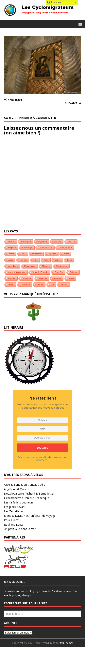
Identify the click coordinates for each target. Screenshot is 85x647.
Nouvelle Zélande (40, 272)
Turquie (39, 284)
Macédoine (13, 266)
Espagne (52, 254)
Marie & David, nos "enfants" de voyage (30, 516)
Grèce (10, 260)
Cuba (23, 254)
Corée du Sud (65, 247)
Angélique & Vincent (16, 489)
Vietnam (64, 284)
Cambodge (27, 247)
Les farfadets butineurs (19, 502)
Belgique (12, 247)
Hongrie (23, 260)
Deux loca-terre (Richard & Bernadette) (29, 493)
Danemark (37, 254)
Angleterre (42, 241)
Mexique (46, 266)
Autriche (71, 241)
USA (52, 284)
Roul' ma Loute (14, 524)
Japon (58, 260)
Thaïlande (25, 284)
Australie (57, 241)
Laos (69, 260)
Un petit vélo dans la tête (20, 529)
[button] (79, 24)
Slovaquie (42, 278)
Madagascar (30, 266)
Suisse (71, 278)
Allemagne (26, 241)
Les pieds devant (15, 507)
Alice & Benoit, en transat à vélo (24, 484)
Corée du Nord (45, 247)
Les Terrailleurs (14, 511)
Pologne (73, 272)
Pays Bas (59, 272)
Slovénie (57, 278)
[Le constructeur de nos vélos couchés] (16, 566)
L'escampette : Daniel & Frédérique (26, 498)
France (66, 254)
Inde (35, 260)
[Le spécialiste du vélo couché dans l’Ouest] (19, 551)
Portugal (11, 278)
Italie (46, 260)
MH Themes (66, 643)
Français (55, 2)
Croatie (11, 254)
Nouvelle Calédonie (17, 272)
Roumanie (26, 278)
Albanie (11, 241)
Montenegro (61, 266)
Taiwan (11, 284)
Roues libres (12, 520)
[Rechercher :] (42, 614)
